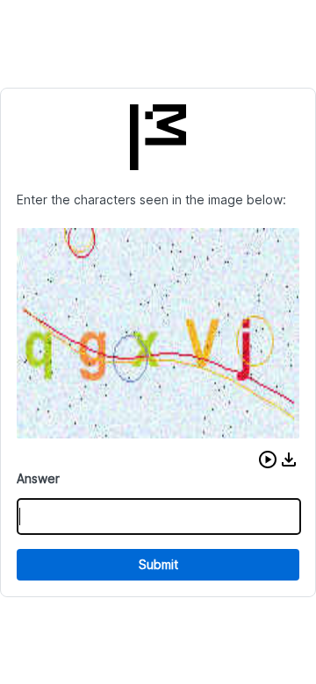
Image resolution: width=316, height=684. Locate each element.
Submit (158, 564)
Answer (38, 478)
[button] (267, 459)
